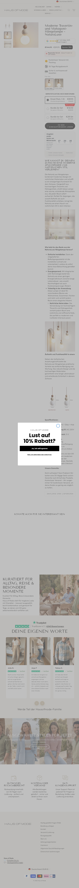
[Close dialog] (58, 425)
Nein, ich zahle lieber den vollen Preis (39, 454)
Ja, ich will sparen (39, 448)
